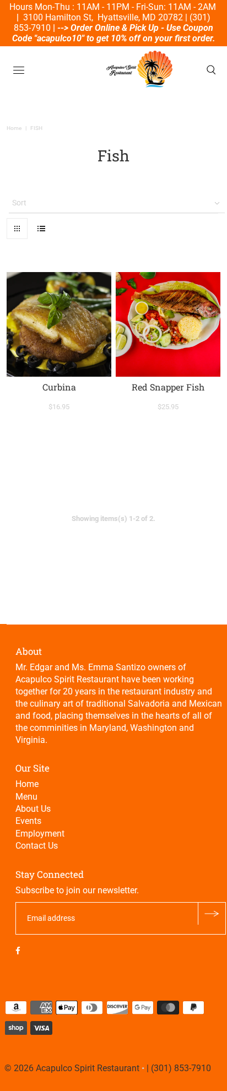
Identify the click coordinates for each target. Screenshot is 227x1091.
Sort (19, 202)
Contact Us (36, 845)
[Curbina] (59, 324)
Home (14, 128)
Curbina (59, 387)
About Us (33, 809)
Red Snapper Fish (168, 387)
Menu (26, 796)
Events (28, 821)
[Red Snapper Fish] (168, 324)
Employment (39, 833)
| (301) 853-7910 (179, 1068)
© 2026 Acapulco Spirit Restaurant (71, 1068)
